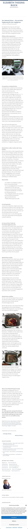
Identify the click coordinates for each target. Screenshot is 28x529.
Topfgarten (9, 425)
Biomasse (3, 422)
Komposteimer (18, 423)
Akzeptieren (14, 517)
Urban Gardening (5, 470)
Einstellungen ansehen (14, 524)
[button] (26, 505)
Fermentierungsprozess (11, 423)
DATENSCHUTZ (14, 527)
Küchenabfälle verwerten (17, 424)
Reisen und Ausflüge (16, 469)
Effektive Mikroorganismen (15, 422)
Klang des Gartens (12, 464)
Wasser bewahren (15, 470)
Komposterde (4, 424)
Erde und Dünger (11, 462)
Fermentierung (4, 423)
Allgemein (4, 462)
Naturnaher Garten (5, 469)
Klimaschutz (4, 465)
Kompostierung (9, 424)
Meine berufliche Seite (6, 478)
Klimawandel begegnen (13, 465)
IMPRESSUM (20, 527)
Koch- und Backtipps (13, 467)
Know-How (4, 467)
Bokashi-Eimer (8, 422)
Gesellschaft (4, 464)
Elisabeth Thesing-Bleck (14, 4)
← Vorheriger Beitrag (6, 433)
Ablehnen (14, 521)
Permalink (14, 425)
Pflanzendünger (4, 425)
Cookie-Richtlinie (9, 527)
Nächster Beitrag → (19, 435)
